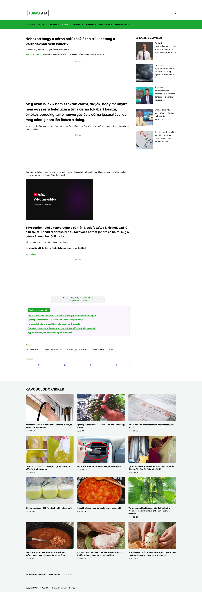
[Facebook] (39, 365)
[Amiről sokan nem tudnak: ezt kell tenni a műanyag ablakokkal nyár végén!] (50, 407)
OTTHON (65, 24)
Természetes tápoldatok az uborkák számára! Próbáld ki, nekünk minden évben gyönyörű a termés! (149, 511)
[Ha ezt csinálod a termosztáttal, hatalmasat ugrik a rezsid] (152, 407)
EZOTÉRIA (53, 24)
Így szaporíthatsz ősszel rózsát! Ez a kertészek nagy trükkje (55, 320)
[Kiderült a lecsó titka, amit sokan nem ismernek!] (101, 490)
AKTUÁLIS (29, 24)
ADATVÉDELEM (54, 575)
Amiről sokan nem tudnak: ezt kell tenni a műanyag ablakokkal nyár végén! (62, 315)
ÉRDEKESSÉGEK (104, 24)
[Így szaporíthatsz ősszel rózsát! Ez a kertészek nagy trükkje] (101, 407)
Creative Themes (68, 588)
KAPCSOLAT (67, 575)
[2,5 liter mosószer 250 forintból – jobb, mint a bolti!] (50, 490)
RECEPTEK (77, 24)
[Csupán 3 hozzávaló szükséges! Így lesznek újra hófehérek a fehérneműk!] (50, 449)
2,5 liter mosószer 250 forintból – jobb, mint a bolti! (49, 508)
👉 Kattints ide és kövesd (77, 301)
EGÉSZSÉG (41, 24)
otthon (112, 350)
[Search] (175, 13)
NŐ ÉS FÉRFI (90, 24)
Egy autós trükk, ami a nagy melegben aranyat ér (50, 332)
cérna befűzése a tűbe (54, 350)
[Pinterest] (91, 365)
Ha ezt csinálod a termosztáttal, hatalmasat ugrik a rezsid (54, 324)
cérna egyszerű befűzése (78, 350)
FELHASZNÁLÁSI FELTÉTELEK (36, 575)
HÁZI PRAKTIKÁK (57, 50)
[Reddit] (117, 365)
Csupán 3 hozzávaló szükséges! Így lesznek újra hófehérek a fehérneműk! (62, 328)
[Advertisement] (78, 79)
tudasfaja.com (32, 254)
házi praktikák (99, 350)
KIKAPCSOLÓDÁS (121, 24)
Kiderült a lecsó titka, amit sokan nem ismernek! (99, 508)
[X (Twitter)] (65, 365)
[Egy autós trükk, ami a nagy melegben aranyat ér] (101, 449)
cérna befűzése (34, 350)
